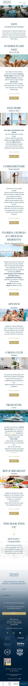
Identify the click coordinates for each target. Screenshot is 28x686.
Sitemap (20, 669)
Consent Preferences (14, 670)
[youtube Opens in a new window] (20, 633)
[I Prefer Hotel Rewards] (20, 638)
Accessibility (8, 669)
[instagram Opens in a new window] (14, 633)
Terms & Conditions (14, 93)
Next (27, 541)
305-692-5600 (14, 624)
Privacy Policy (22, 602)
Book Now (13, 98)
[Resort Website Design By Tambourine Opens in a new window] (14, 678)
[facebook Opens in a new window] (7, 633)
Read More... (14, 452)
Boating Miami (12, 433)
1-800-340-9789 (17, 622)
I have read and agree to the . (15, 602)
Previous (1, 541)
